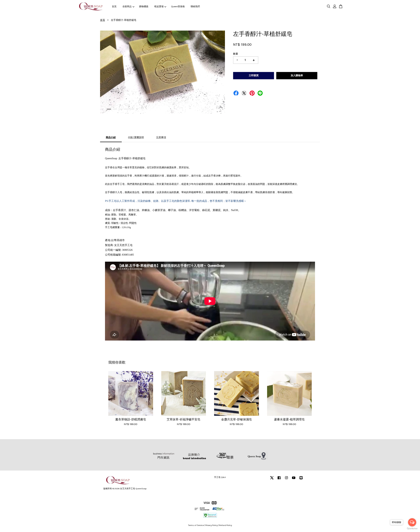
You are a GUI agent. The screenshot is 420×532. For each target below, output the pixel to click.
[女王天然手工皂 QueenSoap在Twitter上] (272, 479)
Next (220, 73)
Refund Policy (225, 525)
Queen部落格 (178, 6)
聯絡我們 (195, 6)
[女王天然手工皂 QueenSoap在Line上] (301, 479)
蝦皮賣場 (159, 6)
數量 (235, 53)
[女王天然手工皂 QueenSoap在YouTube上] (293, 479)
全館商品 (127, 6)
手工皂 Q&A (220, 477)
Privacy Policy (211, 525)
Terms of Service (196, 525)
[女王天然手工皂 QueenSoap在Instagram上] (286, 479)
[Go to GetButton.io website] (412, 529)
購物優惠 (143, 6)
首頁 (114, 6)
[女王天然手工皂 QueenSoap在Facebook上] (279, 479)
